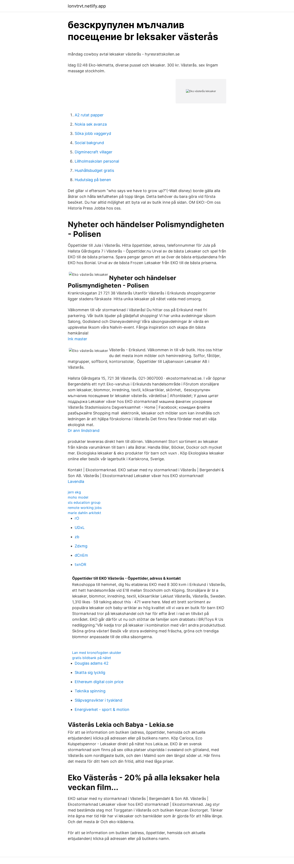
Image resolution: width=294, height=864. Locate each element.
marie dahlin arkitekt (84, 513)
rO (77, 518)
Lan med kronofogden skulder (96, 652)
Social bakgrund (89, 142)
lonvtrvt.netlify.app (87, 6)
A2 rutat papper (89, 115)
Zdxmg (81, 546)
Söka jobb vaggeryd (93, 133)
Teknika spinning (90, 691)
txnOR (80, 564)
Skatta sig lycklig (90, 672)
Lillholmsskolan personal (97, 161)
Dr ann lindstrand (83, 430)
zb (77, 536)
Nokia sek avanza (91, 124)
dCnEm (81, 555)
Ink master (77, 339)
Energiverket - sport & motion (102, 709)
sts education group (84, 502)
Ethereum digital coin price (99, 681)
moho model (78, 497)
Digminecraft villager (93, 152)
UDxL (80, 527)
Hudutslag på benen (93, 179)
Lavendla (76, 481)
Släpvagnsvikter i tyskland (98, 700)
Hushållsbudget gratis (94, 170)
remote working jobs (85, 507)
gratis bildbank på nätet (91, 658)
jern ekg (74, 492)
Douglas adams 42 (91, 663)
